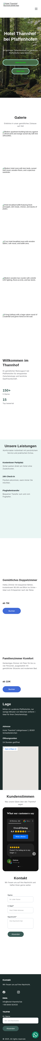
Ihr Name (6, 1016)
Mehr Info (20, 71)
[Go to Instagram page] (18, 992)
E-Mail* (11, 906)
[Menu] (36, 9)
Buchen (12, 611)
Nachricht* (12, 917)
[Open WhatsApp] (35, 1034)
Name (10, 895)
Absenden (16, 934)
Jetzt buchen (20, 62)
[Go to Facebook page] (4, 992)
